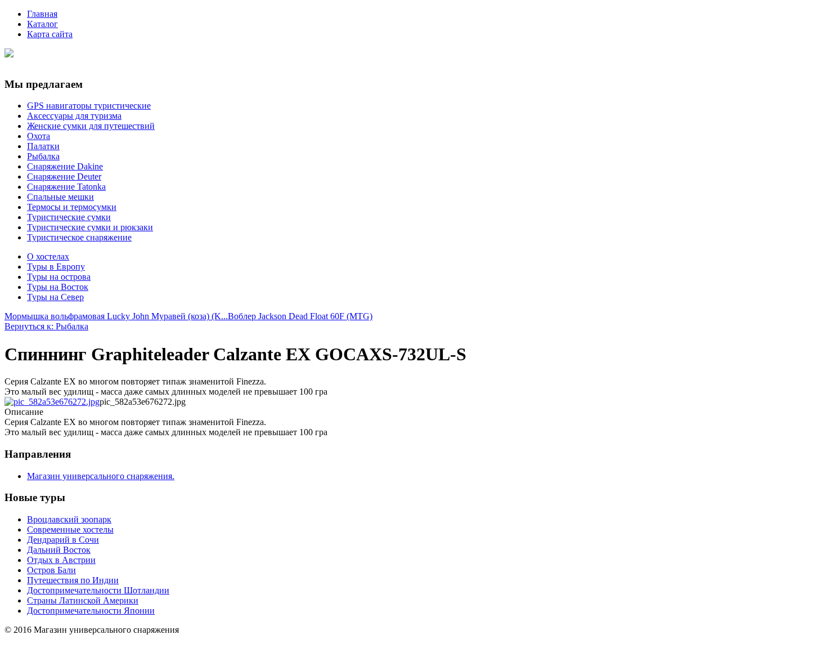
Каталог (42, 24)
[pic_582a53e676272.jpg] (52, 401)
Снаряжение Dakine (65, 166)
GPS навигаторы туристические (89, 105)
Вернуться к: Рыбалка (46, 326)
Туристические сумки (69, 217)
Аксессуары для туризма (74, 115)
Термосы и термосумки (71, 207)
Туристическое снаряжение (79, 237)
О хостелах (48, 256)
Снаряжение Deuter (64, 176)
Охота (38, 136)
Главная (42, 14)
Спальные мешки (60, 197)
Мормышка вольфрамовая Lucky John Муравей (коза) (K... (116, 316)
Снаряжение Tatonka (66, 186)
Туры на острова (59, 276)
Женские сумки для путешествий (91, 126)
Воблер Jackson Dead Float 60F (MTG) (300, 316)
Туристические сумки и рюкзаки (90, 227)
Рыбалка (43, 156)
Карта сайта (50, 34)
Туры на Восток (57, 287)
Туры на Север (55, 297)
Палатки (43, 146)
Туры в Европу (56, 266)
